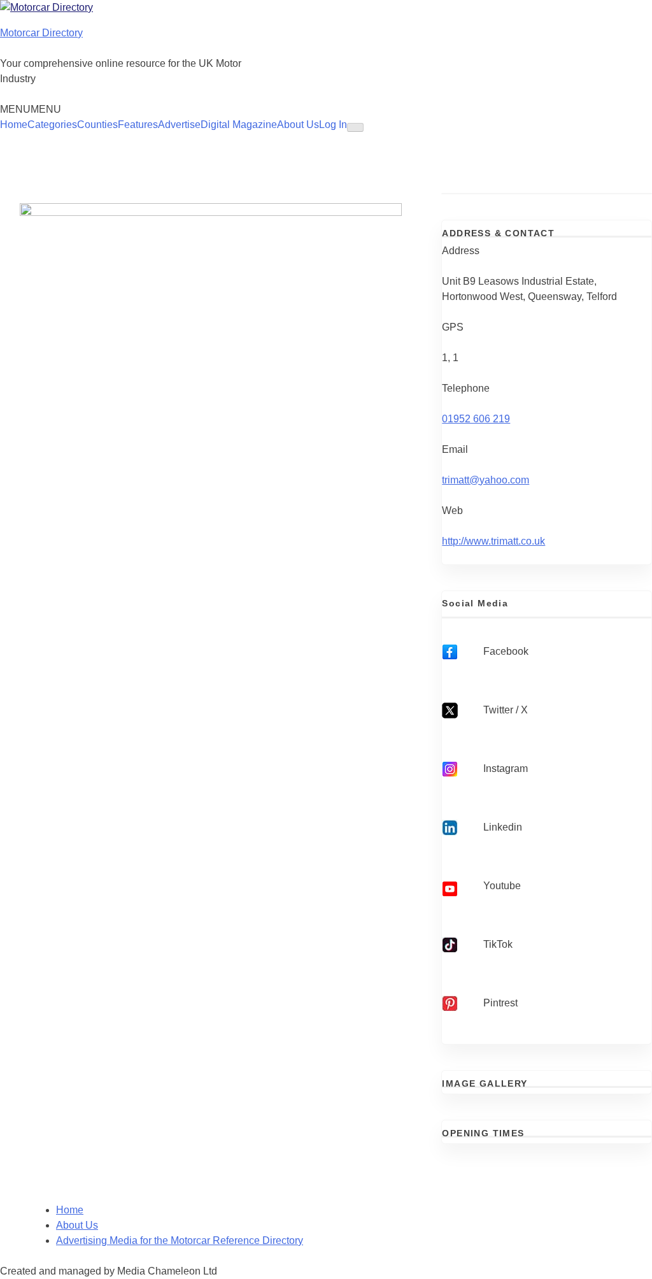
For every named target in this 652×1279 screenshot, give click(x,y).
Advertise (179, 124)
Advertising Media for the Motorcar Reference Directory (179, 1240)
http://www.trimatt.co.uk (493, 541)
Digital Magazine (239, 124)
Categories (52, 124)
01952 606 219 (476, 418)
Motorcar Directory (41, 32)
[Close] (355, 127)
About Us (298, 124)
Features (138, 124)
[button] (30, 109)
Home (13, 124)
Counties (97, 124)
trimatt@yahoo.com (485, 480)
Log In (333, 124)
